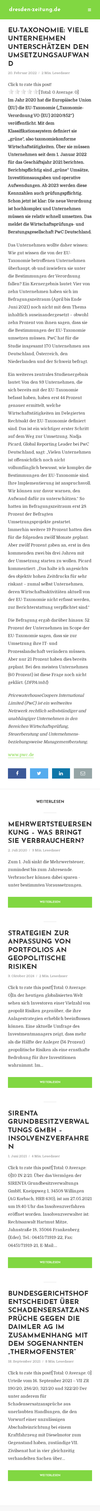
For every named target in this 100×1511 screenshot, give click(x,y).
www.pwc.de (21, 755)
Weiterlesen (50, 902)
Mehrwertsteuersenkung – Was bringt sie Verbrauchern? (50, 833)
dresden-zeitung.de (35, 9)
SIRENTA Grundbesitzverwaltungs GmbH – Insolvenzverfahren (48, 1130)
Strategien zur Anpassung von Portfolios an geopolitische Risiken (39, 950)
